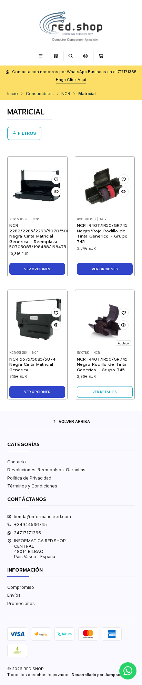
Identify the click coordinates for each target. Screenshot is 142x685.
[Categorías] (55, 56)
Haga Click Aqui (71, 79)
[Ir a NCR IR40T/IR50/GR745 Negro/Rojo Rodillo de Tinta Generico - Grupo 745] (105, 186)
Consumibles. (40, 94)
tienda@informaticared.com (42, 516)
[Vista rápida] (56, 192)
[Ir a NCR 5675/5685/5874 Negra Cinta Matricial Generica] (37, 320)
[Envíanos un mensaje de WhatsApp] (127, 670)
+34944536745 (30, 524)
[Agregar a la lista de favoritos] (56, 179)
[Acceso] (85, 56)
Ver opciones (37, 269)
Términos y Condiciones (32, 485)
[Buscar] (70, 56)
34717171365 (27, 532)
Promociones (21, 603)
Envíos (14, 595)
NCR (65, 94)
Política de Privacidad (29, 478)
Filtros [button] (26, 133)
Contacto (16, 461)
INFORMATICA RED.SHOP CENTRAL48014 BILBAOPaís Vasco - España (40, 548)
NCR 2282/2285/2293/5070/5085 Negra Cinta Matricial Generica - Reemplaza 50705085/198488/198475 (40, 236)
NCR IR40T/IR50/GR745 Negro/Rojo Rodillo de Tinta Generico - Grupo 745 (102, 233)
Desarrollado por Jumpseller (99, 674)
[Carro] (101, 56)
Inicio (12, 94)
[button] (71, 421)
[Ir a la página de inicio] (71, 25)
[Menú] (40, 56)
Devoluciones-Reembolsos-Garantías (46, 469)
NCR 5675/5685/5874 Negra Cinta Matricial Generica (32, 364)
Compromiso (20, 587)
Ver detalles (104, 392)
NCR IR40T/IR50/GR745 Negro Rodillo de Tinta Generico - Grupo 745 (102, 364)
